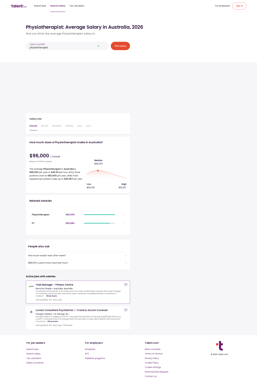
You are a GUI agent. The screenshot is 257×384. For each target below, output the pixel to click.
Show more (51, 296)
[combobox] (63, 47)
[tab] (33, 127)
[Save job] (125, 284)
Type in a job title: (37, 44)
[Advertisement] (78, 86)
